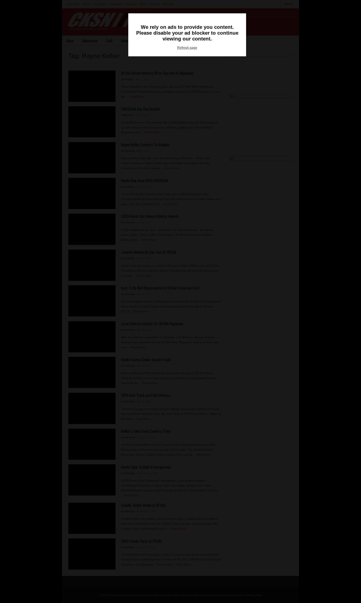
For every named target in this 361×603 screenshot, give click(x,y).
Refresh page (187, 47)
